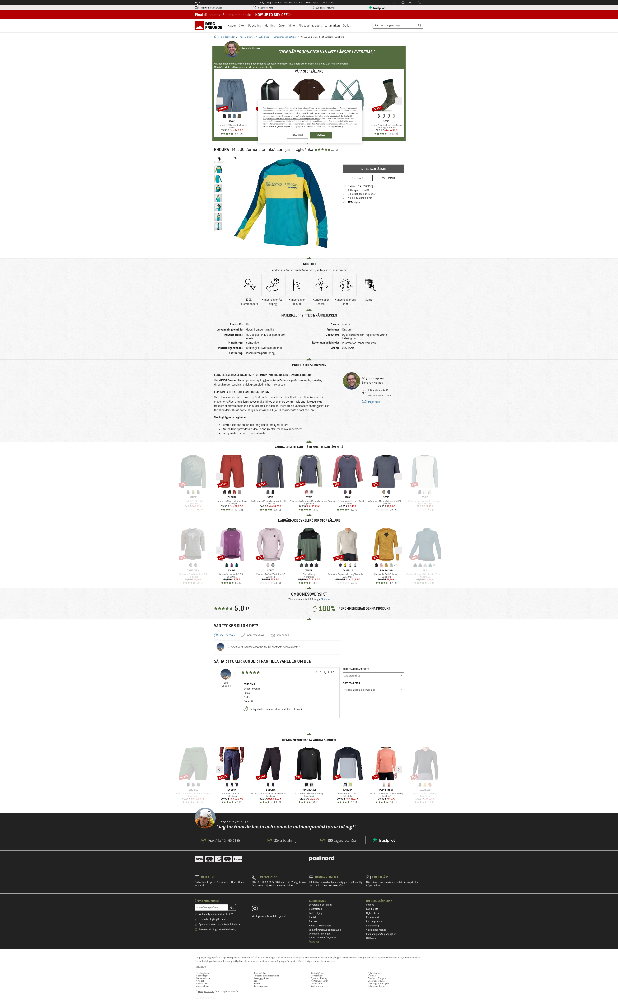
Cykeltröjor (264, 36)
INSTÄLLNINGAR (297, 135)
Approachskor (203, 986)
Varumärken (332, 25)
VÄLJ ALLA (321, 135)
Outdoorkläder (228, 36)
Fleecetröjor (202, 975)
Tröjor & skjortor (246, 36)
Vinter (292, 25)
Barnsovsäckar (203, 978)
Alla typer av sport (310, 25)
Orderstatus (315, 909)
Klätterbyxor (317, 975)
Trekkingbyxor (203, 973)
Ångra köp (314, 941)
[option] (282, 203)
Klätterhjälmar (317, 973)
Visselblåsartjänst (376, 929)
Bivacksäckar (259, 973)
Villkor (312, 929)
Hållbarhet (372, 938)
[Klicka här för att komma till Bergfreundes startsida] (209, 25)
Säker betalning (265, 7)
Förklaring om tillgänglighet (381, 934)
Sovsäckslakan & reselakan (266, 975)
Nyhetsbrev (372, 913)
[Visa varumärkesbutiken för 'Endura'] (219, 160)
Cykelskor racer (375, 973)
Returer (313, 921)
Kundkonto (372, 909)
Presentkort (372, 917)
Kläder (232, 25)
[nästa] (398, 101)
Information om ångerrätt (322, 937)
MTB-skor (372, 975)
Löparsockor (202, 983)
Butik (198, 2)
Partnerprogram (374, 921)
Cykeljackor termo (376, 986)
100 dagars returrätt (325, 7)
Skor (242, 25)
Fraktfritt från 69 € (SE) (212, 7)
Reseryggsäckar (261, 978)
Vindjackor (201, 980)
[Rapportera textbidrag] (332, 672)
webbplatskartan (206, 991)
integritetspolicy (336, 126)
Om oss (370, 904)
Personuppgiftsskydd (329, 929)
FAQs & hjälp (316, 913)
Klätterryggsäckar (319, 980)
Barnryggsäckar (261, 986)
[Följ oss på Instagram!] (257, 909)
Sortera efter (351, 683)
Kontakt (313, 917)
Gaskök (256, 983)
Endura (221, 149)
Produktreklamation (320, 925)
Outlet (347, 25)
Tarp (255, 980)
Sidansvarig (372, 925)
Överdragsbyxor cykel (378, 983)
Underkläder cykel (376, 980)
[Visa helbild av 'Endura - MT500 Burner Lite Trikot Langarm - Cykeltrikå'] (236, 158)
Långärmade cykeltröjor (285, 36)
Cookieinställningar (319, 933)
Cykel (281, 25)
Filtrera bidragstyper (356, 669)
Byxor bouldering (319, 978)
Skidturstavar (317, 986)
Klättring (269, 25)
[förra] (219, 101)
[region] (310, 122)
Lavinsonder (317, 983)
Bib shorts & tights (377, 978)
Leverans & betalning (320, 904)
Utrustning (254, 25)
